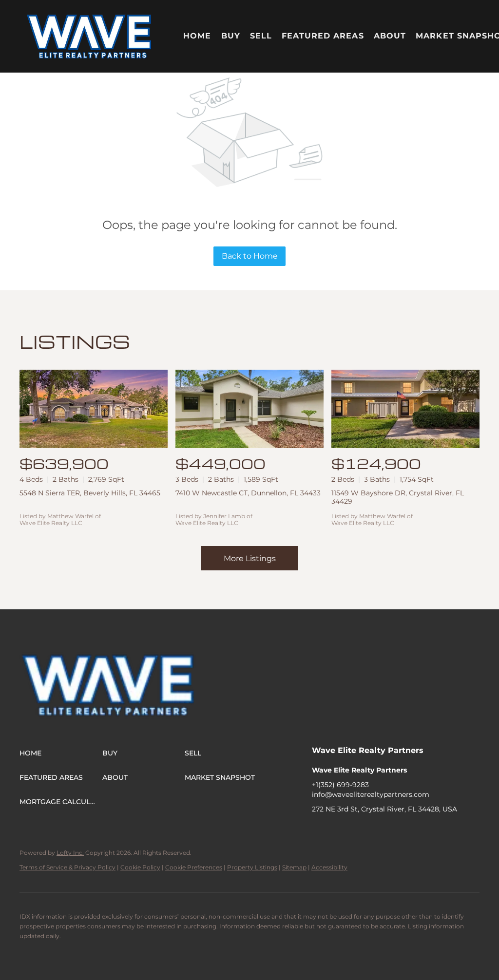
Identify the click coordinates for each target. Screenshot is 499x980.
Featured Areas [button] (323, 35)
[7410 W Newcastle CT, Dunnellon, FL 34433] (249, 409)
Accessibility (329, 867)
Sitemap (294, 867)
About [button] (390, 35)
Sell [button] (261, 35)
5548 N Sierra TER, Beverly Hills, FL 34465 (89, 493)
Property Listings (252, 867)
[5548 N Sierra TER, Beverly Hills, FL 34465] (93, 409)
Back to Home (250, 256)
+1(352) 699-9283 (340, 784)
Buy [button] (230, 35)
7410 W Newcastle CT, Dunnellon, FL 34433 (248, 493)
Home (197, 35)
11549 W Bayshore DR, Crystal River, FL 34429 (397, 497)
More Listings (250, 558)
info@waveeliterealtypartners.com (370, 794)
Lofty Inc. (70, 852)
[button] (89, 36)
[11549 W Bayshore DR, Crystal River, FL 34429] (405, 409)
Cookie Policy (140, 867)
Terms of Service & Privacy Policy (67, 867)
